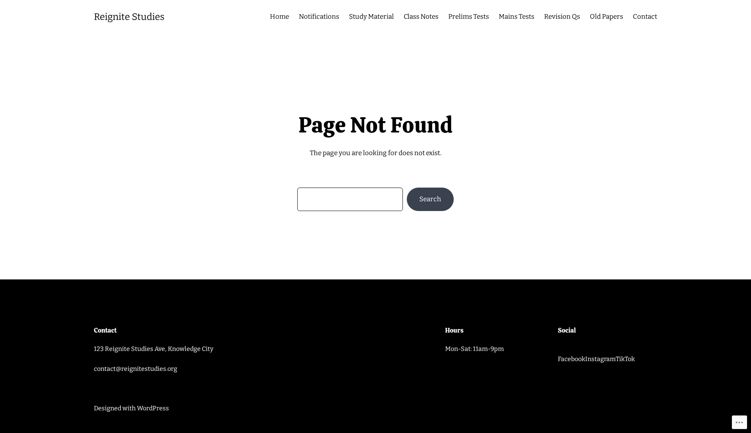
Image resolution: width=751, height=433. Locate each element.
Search (430, 199)
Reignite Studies (129, 16)
